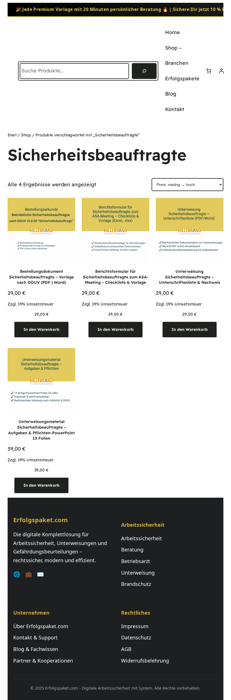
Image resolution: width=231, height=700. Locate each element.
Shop (26, 135)
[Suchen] (144, 71)
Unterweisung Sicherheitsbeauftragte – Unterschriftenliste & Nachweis (189, 277)
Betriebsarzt (135, 561)
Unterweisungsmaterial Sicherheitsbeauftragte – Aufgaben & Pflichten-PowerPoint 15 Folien (41, 430)
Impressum (134, 626)
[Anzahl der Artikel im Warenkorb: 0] (208, 71)
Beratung (132, 549)
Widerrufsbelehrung (145, 660)
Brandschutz (136, 584)
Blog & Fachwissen (35, 649)
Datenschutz (136, 637)
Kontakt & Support (35, 637)
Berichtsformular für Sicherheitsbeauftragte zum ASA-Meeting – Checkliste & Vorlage (115, 277)
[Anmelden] (221, 71)
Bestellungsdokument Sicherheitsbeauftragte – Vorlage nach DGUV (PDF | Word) (41, 277)
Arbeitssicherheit (141, 538)
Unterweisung (138, 572)
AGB (126, 649)
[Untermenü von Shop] (180, 47)
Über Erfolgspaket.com (40, 626)
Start (12, 135)
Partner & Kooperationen (43, 660)
